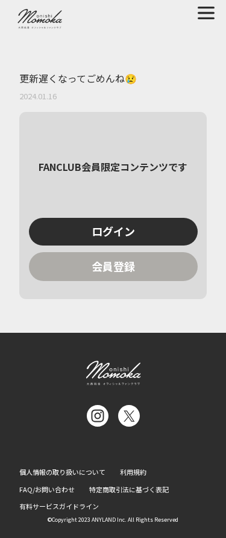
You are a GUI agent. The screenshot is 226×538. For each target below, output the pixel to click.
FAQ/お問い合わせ (47, 489)
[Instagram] (97, 416)
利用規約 (133, 472)
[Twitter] (129, 416)
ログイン (113, 231)
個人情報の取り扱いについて (62, 472)
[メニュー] (206, 13)
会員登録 (113, 266)
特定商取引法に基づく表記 (129, 489)
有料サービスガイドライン (59, 506)
